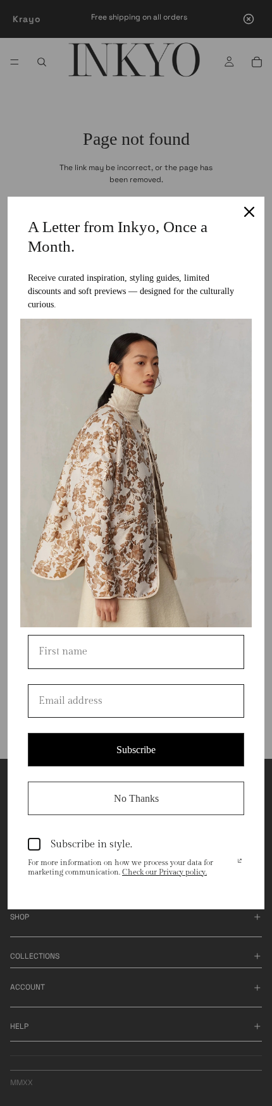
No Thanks (136, 798)
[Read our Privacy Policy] (239, 863)
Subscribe (136, 749)
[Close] (249, 212)
